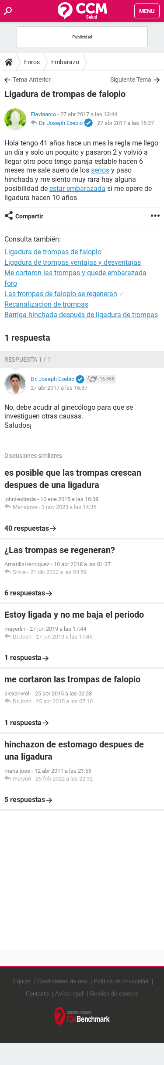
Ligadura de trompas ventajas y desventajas (72, 262)
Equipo (22, 981)
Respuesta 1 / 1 (27, 359)
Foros (32, 62)
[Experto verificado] (88, 123)
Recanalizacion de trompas (46, 304)
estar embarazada (77, 188)
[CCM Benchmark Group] (82, 1017)
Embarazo (65, 62)
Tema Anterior (32, 79)
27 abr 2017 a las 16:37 (125, 123)
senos (100, 170)
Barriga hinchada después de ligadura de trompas (81, 315)
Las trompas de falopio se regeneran (60, 294)
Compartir (29, 216)
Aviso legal (69, 993)
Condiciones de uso (62, 981)
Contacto (37, 993)
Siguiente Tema (130, 79)
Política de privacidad (121, 981)
